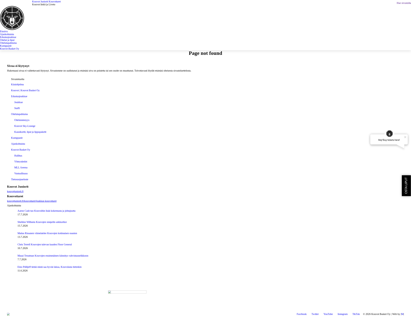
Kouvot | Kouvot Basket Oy (25, 90)
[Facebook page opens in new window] (9, 302)
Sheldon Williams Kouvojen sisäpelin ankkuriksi (42, 222)
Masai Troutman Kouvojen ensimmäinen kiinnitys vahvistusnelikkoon (52, 255)
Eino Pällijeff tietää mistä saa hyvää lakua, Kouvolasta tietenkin (49, 267)
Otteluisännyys (21, 120)
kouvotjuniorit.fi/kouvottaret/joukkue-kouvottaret (32, 201)
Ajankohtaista (18, 143)
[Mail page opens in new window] (29, 302)
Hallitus (18, 155)
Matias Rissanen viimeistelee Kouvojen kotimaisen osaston (47, 233)
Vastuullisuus (21, 173)
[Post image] (11, 213)
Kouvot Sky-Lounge (24, 126)
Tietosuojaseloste (19, 179)
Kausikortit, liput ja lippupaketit (30, 132)
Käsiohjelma (17, 84)
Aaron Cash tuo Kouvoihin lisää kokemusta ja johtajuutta (46, 210)
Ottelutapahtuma (19, 114)
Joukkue (18, 102)
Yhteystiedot (20, 161)
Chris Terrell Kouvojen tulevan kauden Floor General (44, 244)
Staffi (17, 108)
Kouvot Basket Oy (20, 149)
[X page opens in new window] (14, 302)
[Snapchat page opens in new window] (33, 302)
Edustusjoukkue (19, 96)
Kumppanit (16, 137)
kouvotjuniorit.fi (15, 191)
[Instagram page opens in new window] (24, 302)
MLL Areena (20, 167)
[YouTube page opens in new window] (19, 302)
